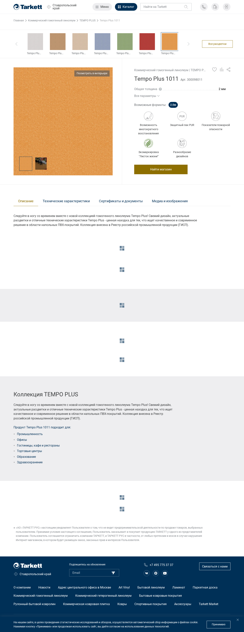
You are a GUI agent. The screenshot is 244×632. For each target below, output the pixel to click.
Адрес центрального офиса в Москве (84, 587)
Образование (26, 457)
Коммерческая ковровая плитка (86, 604)
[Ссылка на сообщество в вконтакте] (147, 573)
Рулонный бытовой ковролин (34, 604)
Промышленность (30, 434)
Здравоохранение (30, 462)
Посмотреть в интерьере (92, 73)
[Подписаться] (113, 573)
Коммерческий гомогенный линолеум (41, 595)
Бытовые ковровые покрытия (160, 595)
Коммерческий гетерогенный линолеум (103, 595)
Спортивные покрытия (150, 604)
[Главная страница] (28, 7)
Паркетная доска (205, 587)
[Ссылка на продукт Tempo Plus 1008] (102, 41)
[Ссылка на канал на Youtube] (165, 573)
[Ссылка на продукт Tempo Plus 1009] (124, 41)
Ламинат (178, 587)
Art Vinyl (124, 587)
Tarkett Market (208, 604)
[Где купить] (215, 7)
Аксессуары (182, 604)
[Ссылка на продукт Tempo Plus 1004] (35, 41)
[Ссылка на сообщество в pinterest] (156, 573)
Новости (44, 587)
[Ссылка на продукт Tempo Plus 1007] (79, 41)
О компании (22, 587)
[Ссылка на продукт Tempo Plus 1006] (57, 41)
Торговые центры (29, 451)
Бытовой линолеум (151, 587)
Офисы (22, 440)
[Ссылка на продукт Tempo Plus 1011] (169, 41)
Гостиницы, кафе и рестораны (38, 445)
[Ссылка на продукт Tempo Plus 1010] (147, 41)
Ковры (122, 604)
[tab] (26, 201)
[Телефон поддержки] (204, 7)
